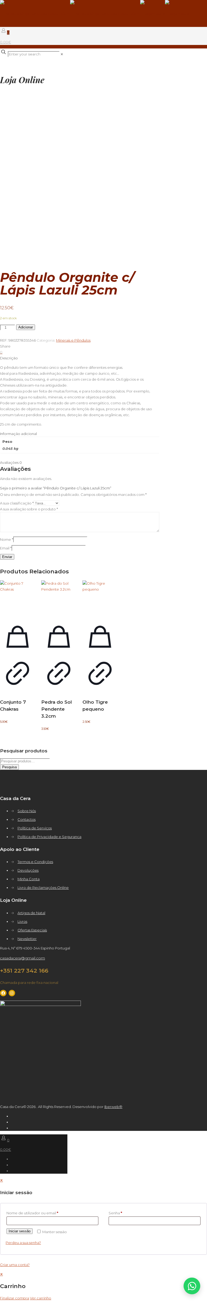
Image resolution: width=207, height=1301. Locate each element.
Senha (115, 1213)
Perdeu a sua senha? (23, 1242)
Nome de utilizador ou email (32, 1213)
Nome (6, 539)
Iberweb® (113, 1106)
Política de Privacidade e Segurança (49, 836)
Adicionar (25, 327)
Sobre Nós (27, 811)
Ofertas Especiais (32, 930)
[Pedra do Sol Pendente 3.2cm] (58, 597)
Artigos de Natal (31, 913)
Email (6, 548)
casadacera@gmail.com (22, 958)
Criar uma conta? (15, 1265)
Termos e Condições (35, 862)
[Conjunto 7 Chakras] (17, 597)
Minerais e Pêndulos (73, 340)
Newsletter (27, 939)
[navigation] (103, 1286)
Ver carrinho (40, 1298)
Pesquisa (9, 767)
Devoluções (28, 870)
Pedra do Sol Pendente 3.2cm (56, 709)
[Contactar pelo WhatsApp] (192, 1286)
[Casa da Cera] (95, 13)
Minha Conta (29, 879)
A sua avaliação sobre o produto (29, 509)
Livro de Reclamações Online (43, 887)
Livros (22, 921)
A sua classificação (17, 503)
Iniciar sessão (19, 1231)
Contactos (27, 819)
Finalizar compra (14, 1298)
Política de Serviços (35, 828)
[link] (61, 54)
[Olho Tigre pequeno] (100, 597)
